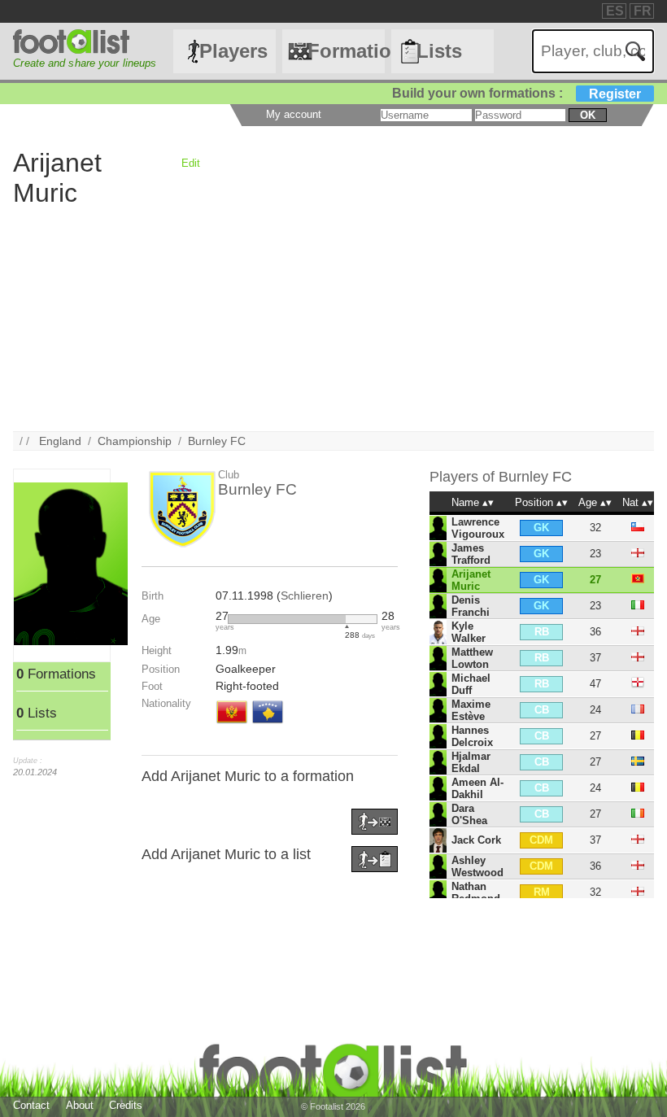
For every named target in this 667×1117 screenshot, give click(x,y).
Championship (135, 440)
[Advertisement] (333, 317)
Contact (31, 1105)
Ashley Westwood (477, 866)
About (80, 1105)
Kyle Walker (468, 632)
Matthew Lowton (472, 658)
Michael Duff (470, 684)
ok (587, 115)
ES (615, 11)
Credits (125, 1105)
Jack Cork (476, 840)
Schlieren (305, 595)
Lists (439, 51)
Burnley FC (217, 440)
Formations (345, 51)
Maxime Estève (470, 710)
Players (233, 51)
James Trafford (470, 554)
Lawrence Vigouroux (477, 528)
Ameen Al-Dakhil (477, 788)
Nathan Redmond (475, 892)
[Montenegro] (232, 724)
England (60, 440)
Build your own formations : (516, 93)
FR (643, 11)
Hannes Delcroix (472, 736)
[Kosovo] (267, 724)
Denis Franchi (470, 606)
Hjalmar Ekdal (470, 762)
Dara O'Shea (469, 814)
